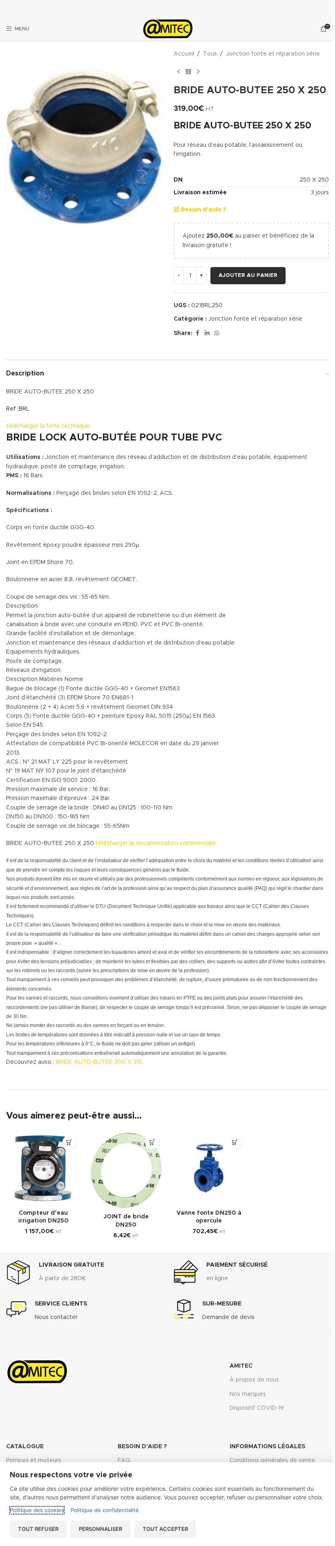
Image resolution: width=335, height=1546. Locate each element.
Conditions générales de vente (272, 1460)
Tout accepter (165, 1529)
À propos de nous (254, 1380)
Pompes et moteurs (33, 1460)
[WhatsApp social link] (217, 333)
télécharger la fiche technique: (48, 426)
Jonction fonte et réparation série (273, 54)
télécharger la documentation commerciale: (156, 843)
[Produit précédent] (178, 71)
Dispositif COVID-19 (257, 1408)
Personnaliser (100, 1529)
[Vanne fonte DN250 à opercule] (209, 1168)
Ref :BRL (17, 409)
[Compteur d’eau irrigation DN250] (43, 1168)
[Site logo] (167, 28)
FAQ (124, 1460)
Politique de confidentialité (105, 1510)
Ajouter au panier (248, 275)
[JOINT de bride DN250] (126, 1170)
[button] (70, 1142)
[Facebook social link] (197, 333)
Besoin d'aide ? (202, 210)
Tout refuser (38, 1529)
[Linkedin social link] (207, 333)
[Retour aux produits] (188, 71)
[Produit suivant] (198, 71)
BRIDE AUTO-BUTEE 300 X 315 (99, 1062)
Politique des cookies (37, 1510)
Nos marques (248, 1394)
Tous (210, 54)
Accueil (184, 54)
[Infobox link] (55, 1272)
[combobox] (251, 139)
